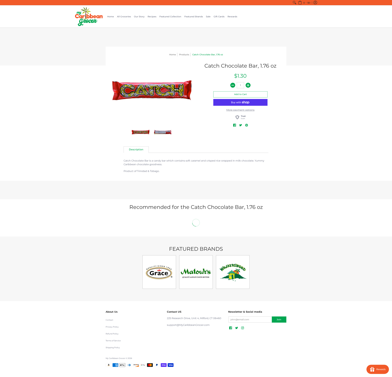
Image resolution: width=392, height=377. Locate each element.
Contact (109, 320)
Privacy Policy (112, 327)
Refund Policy (112, 334)
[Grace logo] (159, 272)
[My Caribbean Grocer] (89, 16)
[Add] (248, 85)
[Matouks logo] (196, 272)
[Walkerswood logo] (233, 272)
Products (184, 54)
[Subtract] (232, 85)
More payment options (240, 110)
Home (172, 54)
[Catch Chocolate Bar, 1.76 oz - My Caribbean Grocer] (151, 91)
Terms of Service (113, 340)
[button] (304, 2)
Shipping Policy (113, 347)
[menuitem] (294, 2)
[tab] (136, 149)
